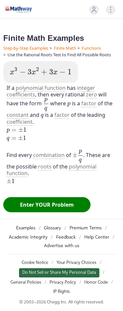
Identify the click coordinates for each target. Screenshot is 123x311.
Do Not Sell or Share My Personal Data (59, 273)
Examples (25, 228)
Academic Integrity (28, 237)
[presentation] (41, 71)
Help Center (96, 237)
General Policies (25, 282)
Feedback (66, 237)
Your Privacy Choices (76, 263)
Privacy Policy (63, 282)
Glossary (52, 228)
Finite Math (65, 48)
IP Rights (61, 292)
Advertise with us (61, 246)
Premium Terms (86, 228)
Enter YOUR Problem (47, 204)
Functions (91, 48)
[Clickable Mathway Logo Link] (18, 9)
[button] (94, 9)
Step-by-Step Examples (25, 48)
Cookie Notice (35, 263)
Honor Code (96, 282)
